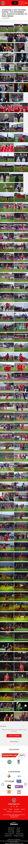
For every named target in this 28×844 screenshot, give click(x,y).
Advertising (11, 830)
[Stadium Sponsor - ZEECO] (9, 776)
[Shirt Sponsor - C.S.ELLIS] (19, 776)
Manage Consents (19, 835)
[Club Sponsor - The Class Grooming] (19, 792)
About (18, 828)
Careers (18, 830)
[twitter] (14, 807)
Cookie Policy (8, 835)
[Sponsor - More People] (19, 787)
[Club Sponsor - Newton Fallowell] (9, 792)
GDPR (18, 832)
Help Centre (11, 828)
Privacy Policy (19, 834)
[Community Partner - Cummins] (9, 787)
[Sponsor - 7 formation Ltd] (9, 781)
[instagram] (17, 807)
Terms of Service (9, 834)
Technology (11, 832)
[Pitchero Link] (14, 824)
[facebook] (11, 807)
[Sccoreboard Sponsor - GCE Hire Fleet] (19, 781)
